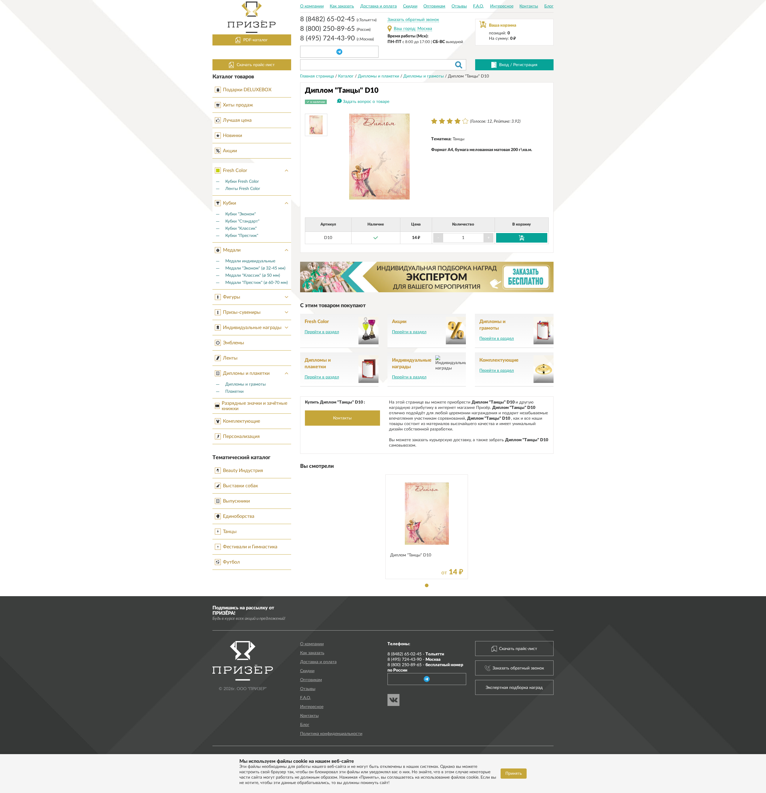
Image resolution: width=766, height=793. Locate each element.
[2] (442, 121)
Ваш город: (405, 29)
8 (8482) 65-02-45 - (415, 654)
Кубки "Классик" (241, 228)
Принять (513, 773)
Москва (424, 29)
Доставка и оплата (378, 6)
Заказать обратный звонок (413, 20)
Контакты (528, 6)
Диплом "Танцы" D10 (410, 555)
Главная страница (317, 76)
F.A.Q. (478, 6)
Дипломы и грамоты (245, 384)
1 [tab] (426, 585)
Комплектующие (241, 421)
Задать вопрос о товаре (366, 102)
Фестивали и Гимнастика (250, 546)
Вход (504, 65)
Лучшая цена (237, 120)
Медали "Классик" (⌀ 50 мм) (252, 275)
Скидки (410, 6)
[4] (457, 121)
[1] (434, 121)
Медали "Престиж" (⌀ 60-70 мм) (256, 283)
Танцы (230, 531)
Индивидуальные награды (252, 327)
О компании (312, 6)
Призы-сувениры (242, 312)
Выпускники (236, 501)
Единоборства (238, 516)
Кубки (229, 203)
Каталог (346, 76)
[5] (465, 121)
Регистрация (525, 65)
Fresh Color (235, 170)
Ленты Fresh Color (242, 189)
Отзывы (459, 6)
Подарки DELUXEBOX (247, 89)
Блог (549, 6)
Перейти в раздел (322, 332)
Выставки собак (240, 485)
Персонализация (241, 436)
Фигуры (231, 297)
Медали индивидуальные (250, 261)
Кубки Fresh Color (242, 181)
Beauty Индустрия (243, 470)
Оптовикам (434, 6)
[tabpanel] (426, 526)
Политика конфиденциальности (331, 734)
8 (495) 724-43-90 (337, 39)
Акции (230, 150)
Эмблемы (233, 342)
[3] (450, 121)
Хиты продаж (238, 105)
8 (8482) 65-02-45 (338, 19)
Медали (232, 250)
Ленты (230, 358)
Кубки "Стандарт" (242, 221)
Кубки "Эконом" (240, 214)
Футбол (231, 562)
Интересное (501, 6)
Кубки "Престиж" (241, 236)
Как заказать (342, 6)
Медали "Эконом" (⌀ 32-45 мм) (255, 268)
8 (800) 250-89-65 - (425, 667)
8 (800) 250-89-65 (335, 29)
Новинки (232, 135)
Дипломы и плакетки (246, 373)
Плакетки (234, 391)
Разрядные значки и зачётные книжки (254, 406)
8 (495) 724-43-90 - (413, 659)
